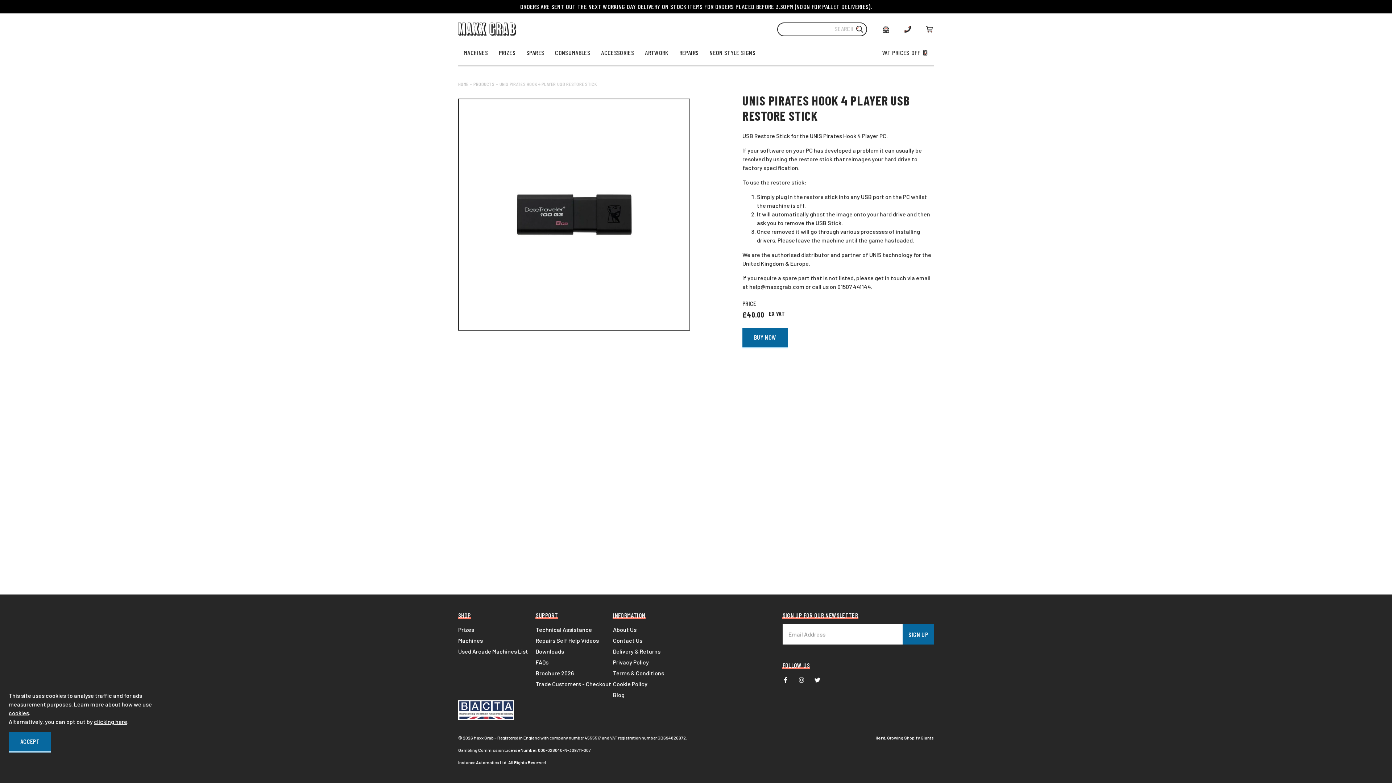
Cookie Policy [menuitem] (630, 683)
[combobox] (822, 29)
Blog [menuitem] (619, 694)
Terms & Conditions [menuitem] (638, 673)
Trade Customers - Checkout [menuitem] (573, 683)
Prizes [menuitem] (466, 629)
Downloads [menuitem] (550, 651)
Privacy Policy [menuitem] (631, 662)
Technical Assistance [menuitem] (564, 629)
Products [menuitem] (483, 84)
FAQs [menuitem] (542, 662)
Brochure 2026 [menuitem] (555, 673)
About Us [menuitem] (625, 629)
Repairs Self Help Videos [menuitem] (567, 640)
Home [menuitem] (463, 84)
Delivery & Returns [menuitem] (636, 651)
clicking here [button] (110, 721)
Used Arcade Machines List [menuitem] (493, 651)
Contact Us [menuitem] (627, 640)
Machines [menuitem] (470, 640)
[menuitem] (475, 53)
